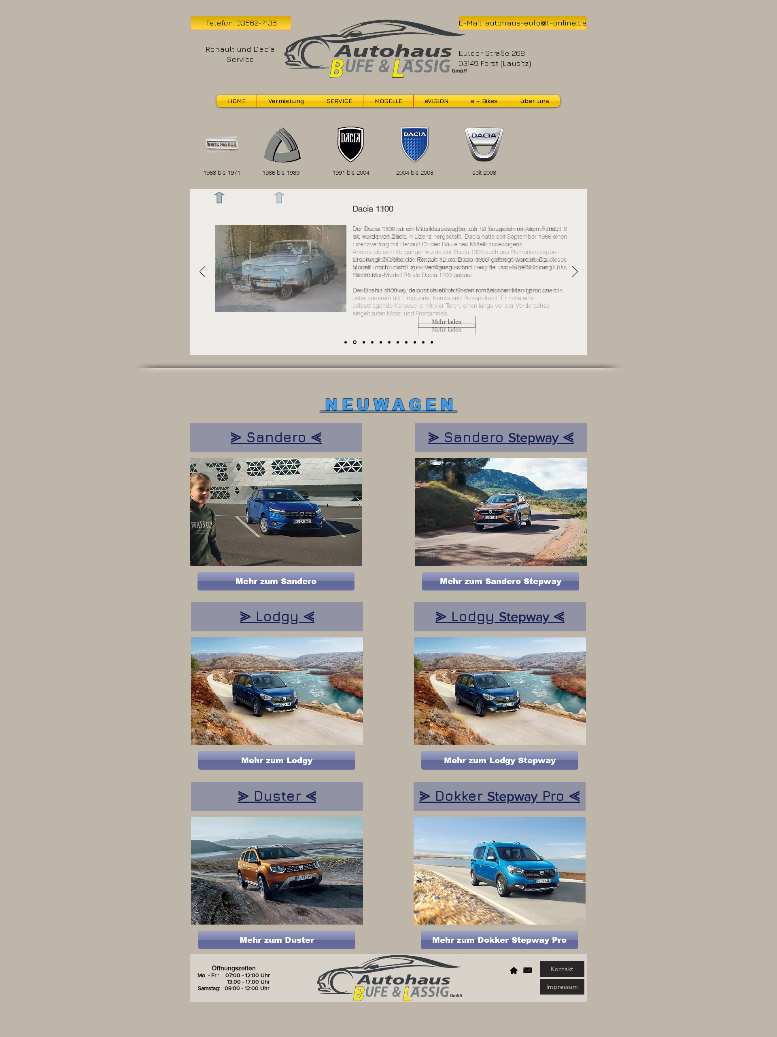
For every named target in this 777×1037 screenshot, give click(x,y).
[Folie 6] (389, 342)
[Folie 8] (406, 342)
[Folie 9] (415, 342)
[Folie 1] (345, 342)
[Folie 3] (364, 342)
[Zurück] (203, 272)
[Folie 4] (372, 342)
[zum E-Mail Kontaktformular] (527, 970)
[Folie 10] (423, 342)
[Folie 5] (381, 342)
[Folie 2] (355, 342)
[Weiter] (575, 272)
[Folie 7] (398, 342)
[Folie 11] (432, 342)
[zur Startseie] (513, 970)
